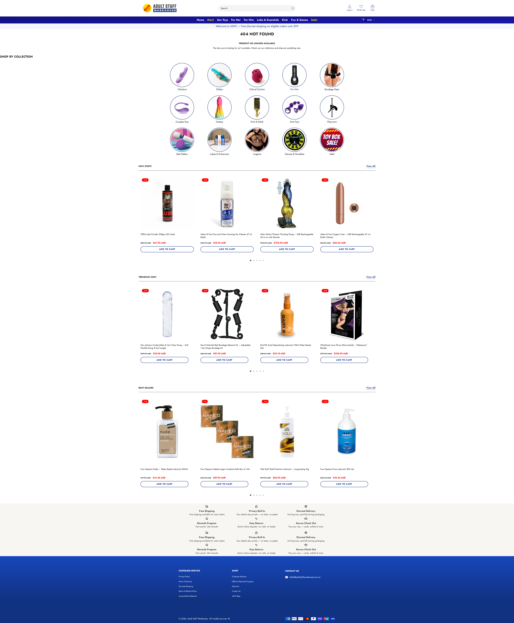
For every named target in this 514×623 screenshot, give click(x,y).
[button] (372, 8)
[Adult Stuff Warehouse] (160, 8)
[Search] (293, 8)
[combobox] (257, 8)
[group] (182, 77)
